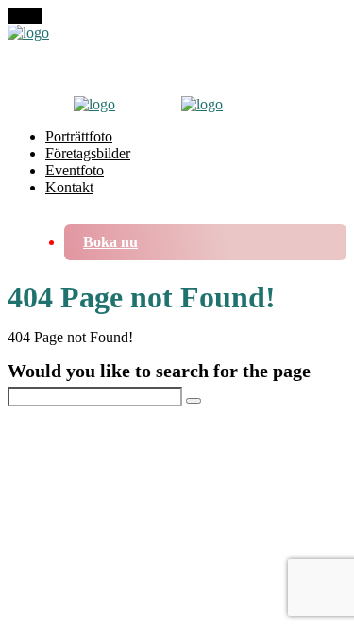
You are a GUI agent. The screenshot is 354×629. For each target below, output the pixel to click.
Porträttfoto (78, 136)
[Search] (193, 401)
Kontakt (69, 187)
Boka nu (110, 242)
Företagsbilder (87, 153)
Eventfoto (74, 170)
